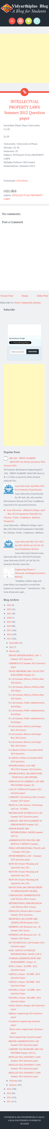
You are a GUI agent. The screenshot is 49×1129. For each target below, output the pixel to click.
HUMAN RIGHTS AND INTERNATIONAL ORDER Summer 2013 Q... (26, 832)
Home (25, 295)
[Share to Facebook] (12, 191)
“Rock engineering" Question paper (25, 1037)
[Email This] (5, 191)
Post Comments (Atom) (28, 302)
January (13, 1084)
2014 (9, 1089)
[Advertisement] (24, 58)
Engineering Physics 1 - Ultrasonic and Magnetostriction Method (30, 573)
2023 (9, 605)
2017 (9, 630)
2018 (9, 626)
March (12, 651)
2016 (9, 634)
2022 (9, 609)
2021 (9, 613)
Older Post (42, 295)
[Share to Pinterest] (15, 191)
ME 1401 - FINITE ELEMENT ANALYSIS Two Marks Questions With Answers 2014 (24, 462)
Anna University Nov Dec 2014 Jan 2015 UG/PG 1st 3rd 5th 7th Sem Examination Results (29, 545)
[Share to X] (10, 191)
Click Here (22, 180)
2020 (9, 617)
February (13, 1080)
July (11, 647)
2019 (9, 621)
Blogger (24, 1123)
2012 (9, 1097)
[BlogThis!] (7, 191)
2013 (9, 1093)
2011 (9, 1101)
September (14, 642)
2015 (9, 638)
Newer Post (7, 295)
